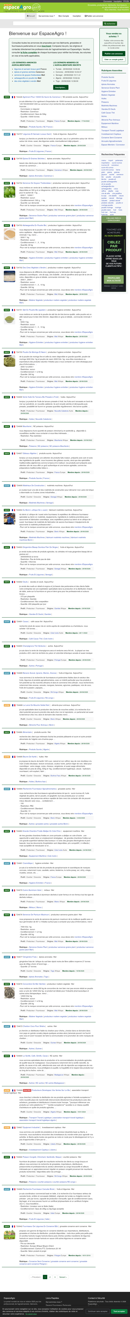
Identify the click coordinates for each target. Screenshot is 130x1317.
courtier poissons (45, 1182)
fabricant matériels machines (57, 537)
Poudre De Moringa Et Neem (34, 352)
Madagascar (58, 1074)
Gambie (57, 608)
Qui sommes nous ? (47, 16)
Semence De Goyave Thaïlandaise (37, 183)
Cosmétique (28, 863)
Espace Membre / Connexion (113, 144)
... (28, 106)
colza (116, 189)
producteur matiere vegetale (55, 300)
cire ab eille (105, 193)
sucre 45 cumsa (107, 167)
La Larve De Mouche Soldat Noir (36, 705)
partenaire (119, 160)
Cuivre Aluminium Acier (32, 890)
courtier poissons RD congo (64, 1182)
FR (124, 1)
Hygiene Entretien (36, 257)
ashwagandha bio (107, 186)
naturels (104, 200)
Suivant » (63, 1277)
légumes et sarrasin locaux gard (27, 69)
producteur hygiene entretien (56, 257)
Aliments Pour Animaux (38, 725)
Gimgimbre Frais (29, 957)
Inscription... (60, 87)
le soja (103, 196)
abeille (110, 191)
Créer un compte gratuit (113, 59)
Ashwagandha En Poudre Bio (34, 225)
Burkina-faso (41, 781)
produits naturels (107, 203)
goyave (104, 174)
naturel (111, 198)
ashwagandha (106, 189)
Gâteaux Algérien (30, 453)
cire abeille (113, 196)
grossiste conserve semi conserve (64, 1261)
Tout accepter (119, 1311)
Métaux (32, 907)
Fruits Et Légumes (36, 151)
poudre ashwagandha (109, 181)
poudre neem (106, 210)
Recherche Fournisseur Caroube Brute (38, 1189)
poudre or (119, 203)
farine (118, 170)
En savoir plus (31, 1314)
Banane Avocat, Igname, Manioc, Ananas (39, 673)
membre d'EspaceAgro (83, 205)
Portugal (57, 660)
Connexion (107, 1)
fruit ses (113, 212)
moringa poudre (107, 205)
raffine (103, 191)
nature (121, 196)
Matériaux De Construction (33, 485)
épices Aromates (36, 175)
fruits (120, 210)
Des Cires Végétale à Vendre (34, 267)
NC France (47, 126)
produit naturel (115, 200)
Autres (32, 665)
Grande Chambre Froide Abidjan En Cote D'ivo (41, 831)
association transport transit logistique (68, 1117)
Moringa (119, 198)
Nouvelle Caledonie (61, 411)
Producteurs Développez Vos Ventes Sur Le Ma (51, 1090)
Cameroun (58, 170)
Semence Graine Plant (38, 215)
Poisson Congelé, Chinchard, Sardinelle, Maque (42, 1157)
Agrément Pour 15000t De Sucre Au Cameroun (42, 97)
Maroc (56, 901)
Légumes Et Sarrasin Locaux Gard (37, 134)
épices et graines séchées (25, 72)
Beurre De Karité (29, 756)
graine (109, 172)
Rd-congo (49, 698)
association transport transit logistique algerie (37, 1120)
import (110, 160)
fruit (114, 210)
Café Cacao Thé (36, 638)
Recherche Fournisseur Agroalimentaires (39, 788)
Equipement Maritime (38, 856)
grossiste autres (42, 823)
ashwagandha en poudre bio (26, 78)
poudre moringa (107, 207)
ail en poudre (106, 184)
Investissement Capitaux (39, 1149)
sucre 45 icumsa (107, 170)
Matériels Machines (37, 502)
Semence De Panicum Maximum (36, 914)
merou (103, 160)
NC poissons (43, 446)
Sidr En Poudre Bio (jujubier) (34, 310)
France (57, 121)
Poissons (33, 446)
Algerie (57, 743)
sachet (111, 174)
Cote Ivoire (55, 633)
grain (103, 172)
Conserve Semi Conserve (39, 1261)
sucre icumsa (117, 163)
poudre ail (112, 179)
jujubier (104, 198)
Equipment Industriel (31, 1127)
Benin (56, 531)
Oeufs (25, 581)
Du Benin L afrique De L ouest (35, 510)
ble (102, 177)
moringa (118, 207)
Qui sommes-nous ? (54, 1302)
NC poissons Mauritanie (59, 446)
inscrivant (46, 45)
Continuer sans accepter (98, 1311)
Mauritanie (27, 426)
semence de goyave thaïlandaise (27, 75)
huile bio (104, 214)
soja (116, 191)
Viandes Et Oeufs (36, 614)
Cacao (25, 621)
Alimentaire (27, 732)
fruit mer (104, 212)
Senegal (54, 497)
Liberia (53, 1144)
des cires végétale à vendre (25, 81)
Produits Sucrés (35, 126)
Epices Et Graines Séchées (34, 158)
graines (117, 172)
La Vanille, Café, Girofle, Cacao (35, 1055)
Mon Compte (64, 16)
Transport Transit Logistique (40, 1117)
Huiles (32, 419)
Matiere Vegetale (36, 300)
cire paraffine (117, 193)
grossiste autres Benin (59, 823)
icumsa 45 (105, 165)
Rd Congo (54, 692)
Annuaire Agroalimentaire (111, 141)
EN (127, 1)
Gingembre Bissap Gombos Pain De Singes (40, 547)
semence (120, 174)
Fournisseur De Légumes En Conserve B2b (40, 1226)
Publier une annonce (95, 16)
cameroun (115, 165)
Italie (52, 1213)
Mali (56, 209)
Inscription (118, 1)
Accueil (32, 16)
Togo (52, 971)
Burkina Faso (55, 775)
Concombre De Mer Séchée (34, 984)
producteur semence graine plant (62, 215)
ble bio (103, 179)
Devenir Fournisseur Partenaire (58, 1305)
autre (112, 214)
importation (105, 163)
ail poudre (116, 177)
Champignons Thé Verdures (34, 646)
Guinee (53, 1042)
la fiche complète (29, 52)
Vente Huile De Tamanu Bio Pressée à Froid (40, 397)
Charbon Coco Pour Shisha (34, 1026)
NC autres (40, 1083)
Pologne (57, 1255)
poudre (108, 177)
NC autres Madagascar (54, 1083)
